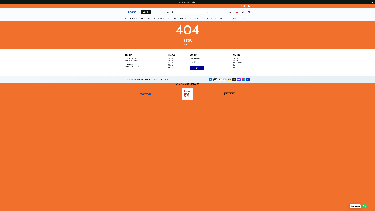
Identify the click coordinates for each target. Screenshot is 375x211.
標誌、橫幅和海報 (237, 63)
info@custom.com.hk (133, 67)
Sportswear (193, 19)
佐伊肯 (207, 12)
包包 (208, 19)
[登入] (244, 12)
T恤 (148, 19)
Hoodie (227, 19)
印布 (202, 19)
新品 (126, 19)
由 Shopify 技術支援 (143, 79)
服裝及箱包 (236, 60)
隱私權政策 (171, 60)
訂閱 (197, 68)
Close (373, 2)
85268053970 (131, 64)
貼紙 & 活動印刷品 (179, 19)
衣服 (142, 19)
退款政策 (170, 63)
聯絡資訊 (170, 58)
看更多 (242, 19)
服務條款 (170, 67)
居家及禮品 (133, 19)
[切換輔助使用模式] (249, 6)
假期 (234, 67)
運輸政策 (170, 65)
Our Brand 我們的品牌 (187, 84)
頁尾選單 (171, 55)
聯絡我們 (235, 19)
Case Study (218, 19)
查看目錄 (145, 12)
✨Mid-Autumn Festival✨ (161, 19)
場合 (234, 65)
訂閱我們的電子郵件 (195, 58)
